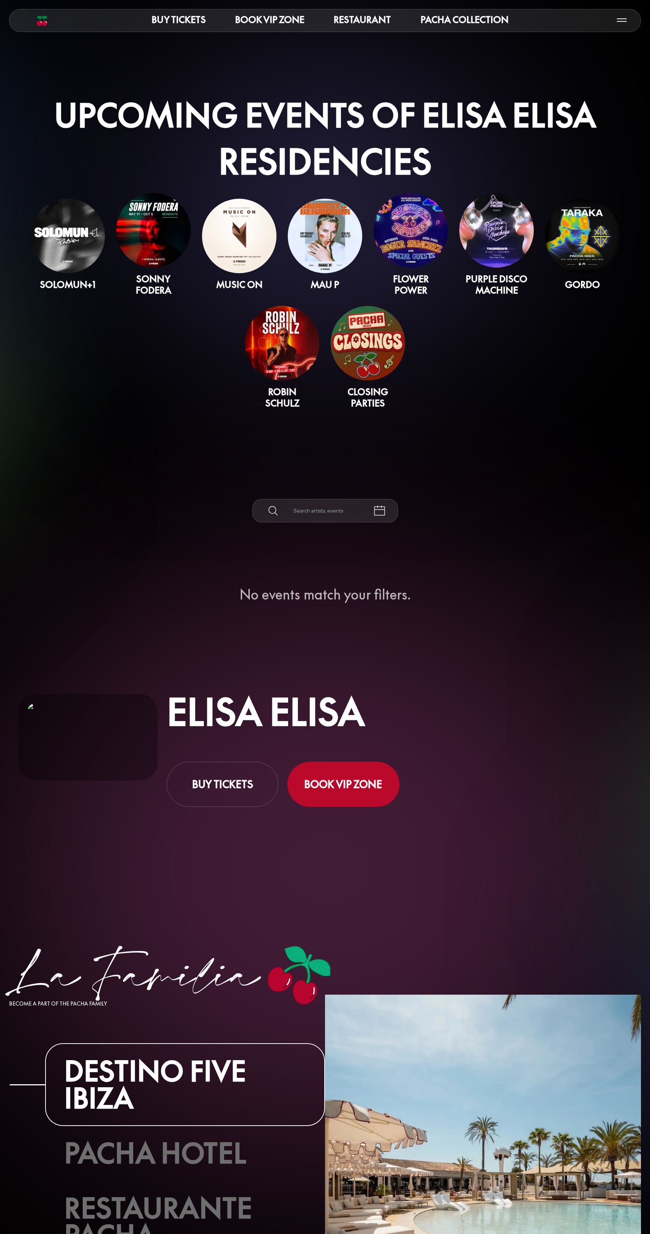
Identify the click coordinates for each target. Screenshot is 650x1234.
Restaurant (362, 19)
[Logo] (42, 20)
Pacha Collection (465, 19)
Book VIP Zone (269, 19)
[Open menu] (622, 20)
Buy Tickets (179, 19)
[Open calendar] (379, 510)
